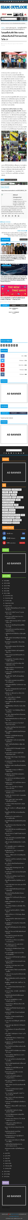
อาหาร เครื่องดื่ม (7, 522)
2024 (5, 585)
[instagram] (20, 1)
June (6, 1155)
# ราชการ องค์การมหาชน (10, 179)
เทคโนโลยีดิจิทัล (7, 497)
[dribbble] (14, 1)
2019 (5, 1174)
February (7, 1166)
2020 (5, 1171)
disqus (14, 305)
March (7, 1163)
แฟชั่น (16, 504)
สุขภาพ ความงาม (7, 520)
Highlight (5, 413)
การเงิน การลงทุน (16, 489)
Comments (23, 413)
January (7, 1168)
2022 (5, 590)
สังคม (22, 515)
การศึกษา (5, 492)
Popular (14, 413)
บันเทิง (18, 499)
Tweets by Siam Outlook (7, 418)
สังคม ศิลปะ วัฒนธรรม (8, 517)
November (8, 598)
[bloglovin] (11, 1)
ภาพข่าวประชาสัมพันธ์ (6, 244)
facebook (22, 305)
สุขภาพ (18, 517)
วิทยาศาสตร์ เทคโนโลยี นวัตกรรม (11, 515)
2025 (5, 583)
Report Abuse (6, 1208)
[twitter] (7, 1)
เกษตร (15, 492)
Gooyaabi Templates (14, 1216)
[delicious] (23, 1)
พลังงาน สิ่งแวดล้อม (8, 504)
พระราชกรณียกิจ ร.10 (8, 502)
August (7, 605)
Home (2, 27)
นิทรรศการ (20, 497)
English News (6, 489)
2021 (5, 593)
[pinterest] (9, 1)
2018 (5, 1176)
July (6, 1153)
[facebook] (5, 1)
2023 (5, 588)
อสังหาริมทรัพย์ (17, 520)
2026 (5, 580)
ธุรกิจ (3, 286)
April (6, 1161)
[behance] (18, 1)
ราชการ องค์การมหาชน (11, 27)
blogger (5, 305)
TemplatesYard (14, 1214)
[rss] (16, 1)
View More (24, 239)
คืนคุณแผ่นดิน (6, 494)
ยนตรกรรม (23, 23)
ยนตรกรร (5, 509)
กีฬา (11, 492)
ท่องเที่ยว (14, 494)
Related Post (5, 239)
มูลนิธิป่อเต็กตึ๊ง (19, 507)
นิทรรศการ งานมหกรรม (6, 265)
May (6, 1158)
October (7, 600)
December (8, 595)
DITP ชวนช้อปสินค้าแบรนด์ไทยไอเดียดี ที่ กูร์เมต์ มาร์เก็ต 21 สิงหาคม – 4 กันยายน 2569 (13, 298)
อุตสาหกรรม (16, 522)
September (8, 603)
